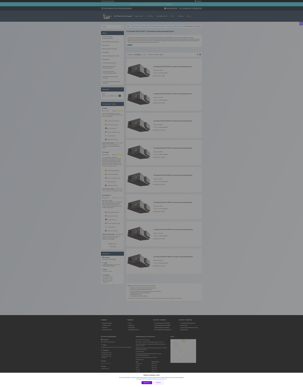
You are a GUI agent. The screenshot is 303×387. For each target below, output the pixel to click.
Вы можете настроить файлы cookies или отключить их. (151, 379)
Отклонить (158, 382)
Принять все (147, 382)
